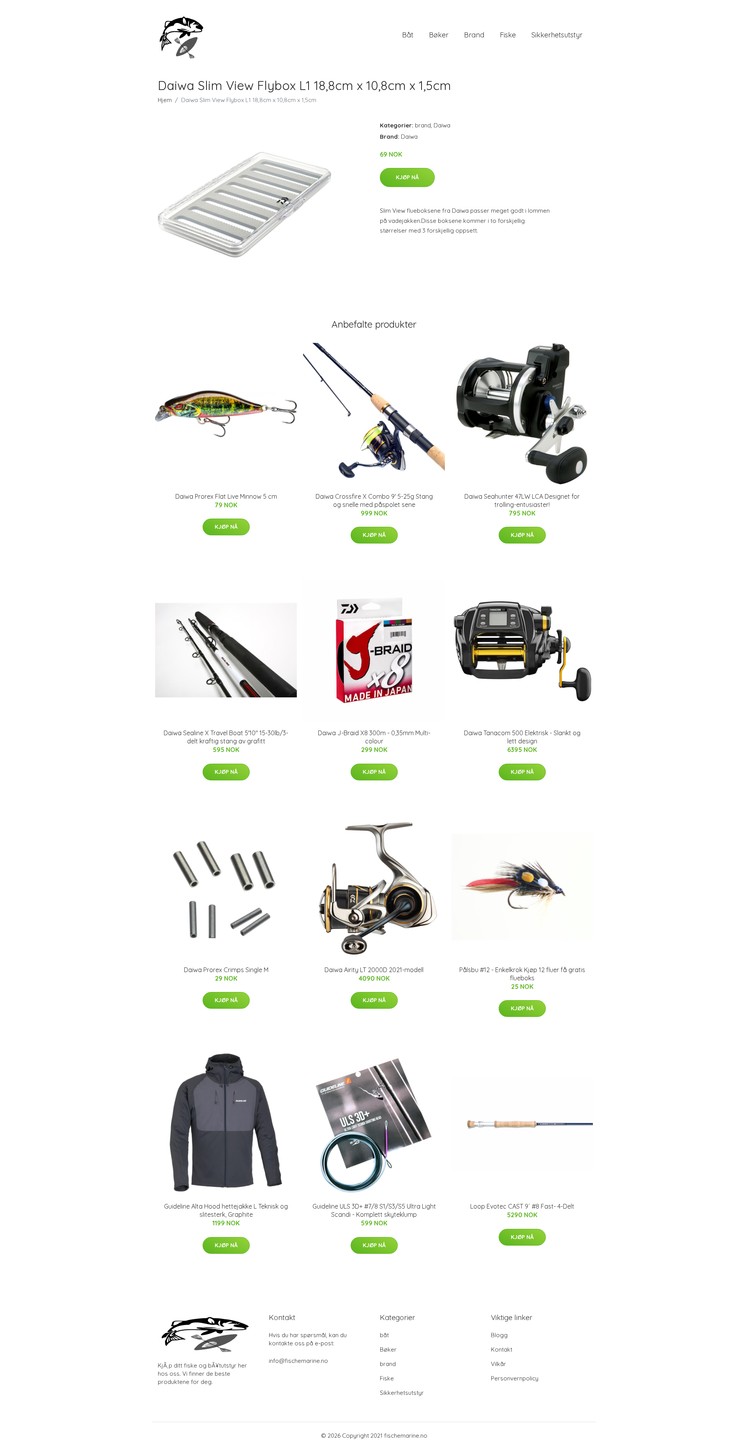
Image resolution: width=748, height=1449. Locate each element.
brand (474, 34)
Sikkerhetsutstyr (556, 34)
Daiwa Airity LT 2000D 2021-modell (374, 970)
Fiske (508, 34)
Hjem (165, 100)
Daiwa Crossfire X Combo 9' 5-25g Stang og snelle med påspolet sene (374, 500)
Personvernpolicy (514, 1378)
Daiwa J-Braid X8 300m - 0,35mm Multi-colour (374, 737)
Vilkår (498, 1364)
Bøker (438, 34)
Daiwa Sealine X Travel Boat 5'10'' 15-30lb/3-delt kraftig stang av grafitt (226, 737)
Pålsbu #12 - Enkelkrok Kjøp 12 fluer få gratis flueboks (522, 974)
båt (407, 34)
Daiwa (442, 125)
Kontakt (501, 1349)
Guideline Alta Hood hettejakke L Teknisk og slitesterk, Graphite (226, 1210)
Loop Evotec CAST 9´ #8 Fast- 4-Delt (522, 1206)
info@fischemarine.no (298, 1360)
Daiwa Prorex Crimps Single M (226, 970)
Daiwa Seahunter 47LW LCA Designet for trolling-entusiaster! (522, 500)
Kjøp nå (407, 177)
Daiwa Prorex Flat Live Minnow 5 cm (226, 496)
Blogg (499, 1335)
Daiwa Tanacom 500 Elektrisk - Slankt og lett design (522, 737)
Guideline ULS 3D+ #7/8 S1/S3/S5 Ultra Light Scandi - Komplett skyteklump (374, 1210)
